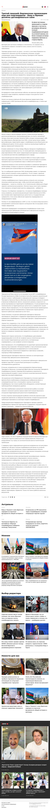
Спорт (3, 519)
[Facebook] (8, 497)
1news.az (34, 803)
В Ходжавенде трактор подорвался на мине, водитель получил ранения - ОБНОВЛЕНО (37, 524)
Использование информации (9, 804)
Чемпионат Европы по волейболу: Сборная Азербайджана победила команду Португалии (10, 524)
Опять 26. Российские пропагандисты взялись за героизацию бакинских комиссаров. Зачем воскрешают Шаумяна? (37, 680)
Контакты (4, 807)
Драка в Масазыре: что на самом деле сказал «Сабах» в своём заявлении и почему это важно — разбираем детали (36, 617)
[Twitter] (10, 497)
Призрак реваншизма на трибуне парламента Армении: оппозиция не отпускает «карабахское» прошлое (13, 680)
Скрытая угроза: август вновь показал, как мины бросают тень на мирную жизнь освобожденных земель (12, 617)
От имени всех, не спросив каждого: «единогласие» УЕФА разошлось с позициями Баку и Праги (37, 644)
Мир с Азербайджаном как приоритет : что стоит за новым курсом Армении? (36, 581)
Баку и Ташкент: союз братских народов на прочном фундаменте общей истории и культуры (37, 558)
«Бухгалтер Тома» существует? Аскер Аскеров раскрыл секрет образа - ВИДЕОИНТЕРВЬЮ (24, 766)
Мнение (3, 507)
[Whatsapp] (12, 497)
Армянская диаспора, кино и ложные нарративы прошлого (12, 707)
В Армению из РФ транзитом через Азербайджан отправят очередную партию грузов (36, 511)
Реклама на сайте (6, 802)
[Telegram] (14, 497)
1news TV (3, 762)
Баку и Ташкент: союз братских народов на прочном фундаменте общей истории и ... (12, 512)
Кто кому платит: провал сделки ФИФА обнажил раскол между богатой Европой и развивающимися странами (13, 644)
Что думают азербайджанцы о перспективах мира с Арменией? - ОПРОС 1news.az (36, 792)
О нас (3, 805)
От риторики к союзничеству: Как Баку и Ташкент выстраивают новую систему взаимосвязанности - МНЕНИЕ (13, 558)
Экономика (28, 507)
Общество (28, 519)
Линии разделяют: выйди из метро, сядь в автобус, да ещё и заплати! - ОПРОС (12, 792)
